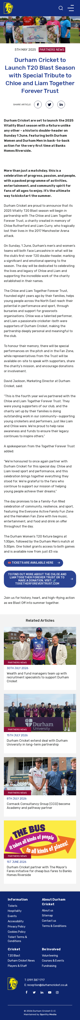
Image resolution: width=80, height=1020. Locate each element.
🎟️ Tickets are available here (30, 562)
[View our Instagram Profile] (57, 992)
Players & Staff (17, 966)
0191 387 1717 (36, 980)
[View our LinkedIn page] (42, 992)
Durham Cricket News (21, 960)
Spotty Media (48, 1014)
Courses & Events (53, 960)
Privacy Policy (16, 926)
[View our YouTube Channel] (49, 992)
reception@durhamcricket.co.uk (47, 985)
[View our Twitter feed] (34, 992)
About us (47, 910)
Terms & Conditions (54, 926)
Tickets (12, 906)
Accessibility (16, 921)
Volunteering (50, 955)
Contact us (49, 920)
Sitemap (47, 915)
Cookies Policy (17, 931)
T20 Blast (14, 955)
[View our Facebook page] (26, 992)
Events (12, 916)
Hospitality (15, 911)
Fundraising (49, 966)
